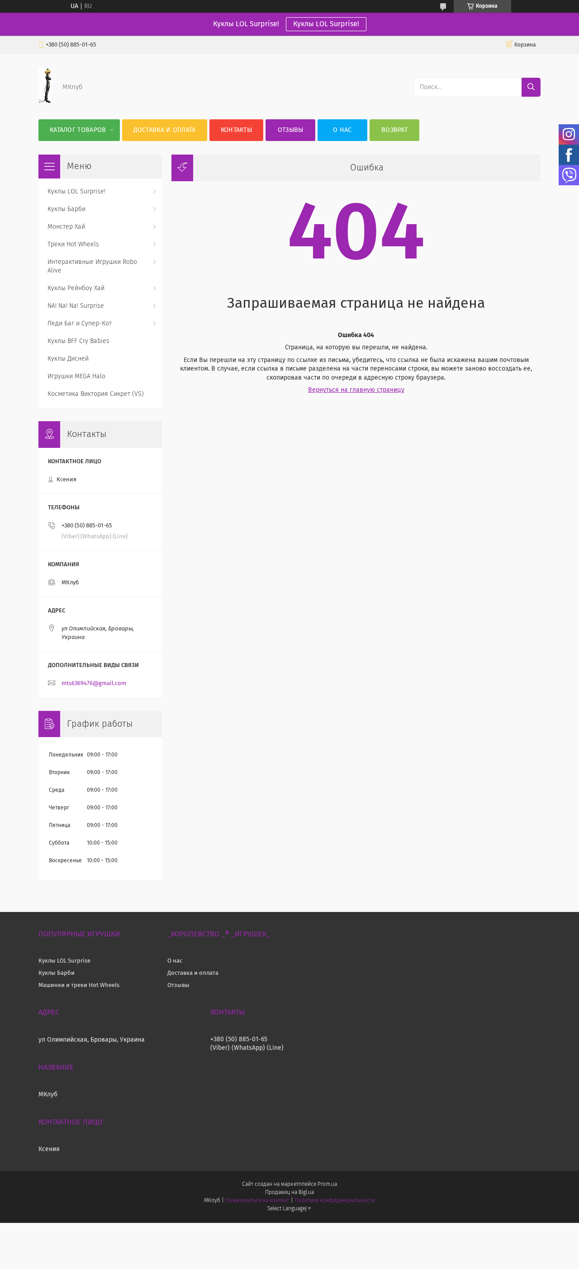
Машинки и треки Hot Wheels (78, 985)
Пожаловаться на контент (257, 1200)
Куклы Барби (66, 209)
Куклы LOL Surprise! (326, 24)
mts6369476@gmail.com (94, 683)
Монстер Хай (66, 227)
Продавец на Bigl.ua (289, 1192)
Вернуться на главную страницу (356, 390)
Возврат (394, 130)
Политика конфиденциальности (334, 1200)
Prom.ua (327, 1184)
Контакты (236, 130)
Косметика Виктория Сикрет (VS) (95, 394)
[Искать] (531, 87)
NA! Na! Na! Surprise (75, 306)
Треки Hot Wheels (73, 244)
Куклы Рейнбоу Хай (75, 288)
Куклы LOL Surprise (64, 961)
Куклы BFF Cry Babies (78, 341)
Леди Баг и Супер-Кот (79, 323)
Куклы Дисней (68, 359)
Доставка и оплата (164, 130)
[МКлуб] (45, 101)
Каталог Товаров (78, 130)
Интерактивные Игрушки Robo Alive (92, 266)
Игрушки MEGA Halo (76, 376)
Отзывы (291, 130)
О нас (342, 130)
